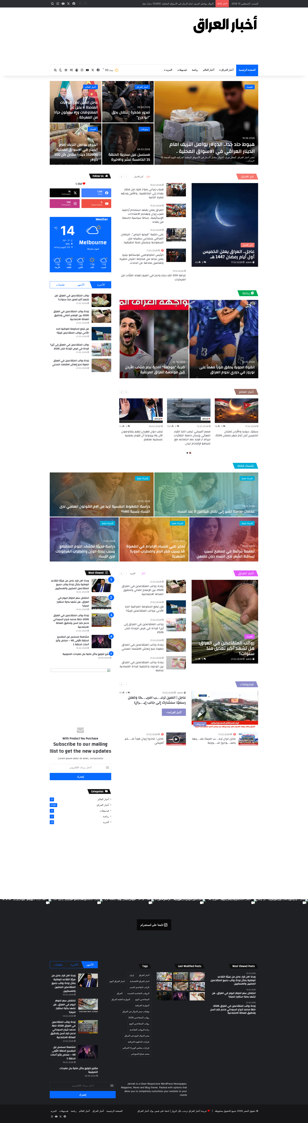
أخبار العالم (208, 70)
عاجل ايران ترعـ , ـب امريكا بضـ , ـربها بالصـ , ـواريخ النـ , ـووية (214, 740)
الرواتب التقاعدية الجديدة (138, 993)
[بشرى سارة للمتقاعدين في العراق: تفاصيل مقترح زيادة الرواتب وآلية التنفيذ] (197, 986)
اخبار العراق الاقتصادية (139, 981)
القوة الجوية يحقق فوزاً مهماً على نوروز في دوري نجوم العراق (227, 369)
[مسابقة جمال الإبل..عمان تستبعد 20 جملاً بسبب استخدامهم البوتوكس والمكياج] (197, 996)
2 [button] (187, 453)
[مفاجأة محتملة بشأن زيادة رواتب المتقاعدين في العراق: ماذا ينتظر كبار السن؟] (197, 976)
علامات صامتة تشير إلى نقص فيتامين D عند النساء (216, 511)
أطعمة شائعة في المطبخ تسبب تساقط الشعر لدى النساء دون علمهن (226, 554)
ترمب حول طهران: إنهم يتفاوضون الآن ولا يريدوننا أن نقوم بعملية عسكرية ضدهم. (142, 435)
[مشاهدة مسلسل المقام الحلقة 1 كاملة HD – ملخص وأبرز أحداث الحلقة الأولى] (164, 996)
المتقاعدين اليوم (142, 999)
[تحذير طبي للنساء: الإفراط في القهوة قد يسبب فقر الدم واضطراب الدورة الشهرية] (153, 539)
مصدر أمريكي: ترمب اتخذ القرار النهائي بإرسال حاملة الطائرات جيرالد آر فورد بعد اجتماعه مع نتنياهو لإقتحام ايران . (192, 437)
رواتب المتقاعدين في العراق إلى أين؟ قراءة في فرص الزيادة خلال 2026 (69, 346)
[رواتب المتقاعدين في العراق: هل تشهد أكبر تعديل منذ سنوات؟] (101, 300)
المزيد (169, 70)
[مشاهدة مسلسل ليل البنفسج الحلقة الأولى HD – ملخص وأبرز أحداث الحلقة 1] (101, 641)
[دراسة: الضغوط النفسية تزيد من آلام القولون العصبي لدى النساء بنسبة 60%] (102, 494)
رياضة (195, 70)
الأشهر (80, 284)
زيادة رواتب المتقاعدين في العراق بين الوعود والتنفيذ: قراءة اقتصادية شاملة (142, 666)
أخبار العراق (227, 70)
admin (249, 262)
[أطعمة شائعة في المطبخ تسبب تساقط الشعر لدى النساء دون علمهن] (223, 539)
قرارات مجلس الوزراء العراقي (135, 1047)
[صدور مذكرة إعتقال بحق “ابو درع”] (128, 102)
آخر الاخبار (247, 177)
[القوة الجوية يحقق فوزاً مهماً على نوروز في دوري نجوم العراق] (223, 339)
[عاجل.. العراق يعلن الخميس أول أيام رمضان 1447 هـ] (225, 225)
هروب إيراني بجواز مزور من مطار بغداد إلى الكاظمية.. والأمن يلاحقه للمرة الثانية (142, 193)
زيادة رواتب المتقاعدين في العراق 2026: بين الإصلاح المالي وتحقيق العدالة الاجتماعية (71, 315)
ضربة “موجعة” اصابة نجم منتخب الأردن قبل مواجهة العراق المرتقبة (155, 369)
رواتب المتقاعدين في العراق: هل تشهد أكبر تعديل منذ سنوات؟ (72, 297)
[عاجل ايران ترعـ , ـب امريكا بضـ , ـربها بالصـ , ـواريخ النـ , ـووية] (248, 739)
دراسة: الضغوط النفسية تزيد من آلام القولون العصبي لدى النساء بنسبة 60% (105, 509)
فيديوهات (182, 70)
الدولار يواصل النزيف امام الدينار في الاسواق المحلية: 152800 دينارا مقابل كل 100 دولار (76, 152)
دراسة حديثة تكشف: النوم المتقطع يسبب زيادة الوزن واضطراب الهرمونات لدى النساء (85, 551)
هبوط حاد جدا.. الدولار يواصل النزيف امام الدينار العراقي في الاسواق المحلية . (212, 148)
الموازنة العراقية (142, 1005)
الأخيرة (101, 284)
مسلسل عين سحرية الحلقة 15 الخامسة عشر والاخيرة (129, 157)
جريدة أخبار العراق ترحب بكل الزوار (189, 1110)
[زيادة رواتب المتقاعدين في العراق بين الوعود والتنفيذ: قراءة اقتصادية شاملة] (176, 662)
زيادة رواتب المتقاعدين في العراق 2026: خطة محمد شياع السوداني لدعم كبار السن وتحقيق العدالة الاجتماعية (71, 621)
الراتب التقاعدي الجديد (139, 987)
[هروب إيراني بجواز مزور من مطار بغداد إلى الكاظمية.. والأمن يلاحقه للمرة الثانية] (176, 189)
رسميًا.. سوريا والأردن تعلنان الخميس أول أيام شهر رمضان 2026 (236, 433)
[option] (154, 123)
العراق (119, 993)
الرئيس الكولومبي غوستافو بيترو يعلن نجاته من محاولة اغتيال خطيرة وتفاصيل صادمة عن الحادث (141, 259)
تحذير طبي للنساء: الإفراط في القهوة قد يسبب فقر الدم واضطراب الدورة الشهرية (155, 551)
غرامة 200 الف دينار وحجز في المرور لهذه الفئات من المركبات (153, 277)
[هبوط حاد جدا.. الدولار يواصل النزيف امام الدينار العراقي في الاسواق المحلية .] (206, 123)
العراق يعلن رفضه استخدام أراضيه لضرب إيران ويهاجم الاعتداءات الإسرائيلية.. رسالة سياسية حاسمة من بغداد (143, 216)
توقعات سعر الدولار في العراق (135, 1011)
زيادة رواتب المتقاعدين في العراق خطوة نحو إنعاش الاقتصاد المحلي (70, 362)
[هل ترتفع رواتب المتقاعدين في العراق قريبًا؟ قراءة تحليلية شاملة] (164, 976)
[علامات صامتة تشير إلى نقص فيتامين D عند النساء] (206, 494)
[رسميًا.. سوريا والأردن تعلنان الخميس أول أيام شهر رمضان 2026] (236, 410)
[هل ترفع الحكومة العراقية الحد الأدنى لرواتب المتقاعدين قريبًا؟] (101, 333)
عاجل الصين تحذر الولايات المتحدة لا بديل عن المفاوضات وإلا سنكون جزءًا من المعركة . (76, 110)
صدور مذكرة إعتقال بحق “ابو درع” (131, 115)
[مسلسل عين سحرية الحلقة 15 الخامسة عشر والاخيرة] (128, 144)
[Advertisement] (118, 36)
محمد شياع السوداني (140, 1053)
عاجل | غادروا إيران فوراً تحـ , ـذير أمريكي (144, 740)
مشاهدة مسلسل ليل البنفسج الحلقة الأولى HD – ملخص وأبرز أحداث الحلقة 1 (72, 641)
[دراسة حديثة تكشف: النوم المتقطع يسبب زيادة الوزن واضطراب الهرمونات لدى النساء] (84, 539)
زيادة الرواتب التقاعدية (139, 1029)
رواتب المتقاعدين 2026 (138, 1017)
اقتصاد (250, 86)
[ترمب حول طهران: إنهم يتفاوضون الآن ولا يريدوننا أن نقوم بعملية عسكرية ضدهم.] (141, 410)
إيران (131, 975)
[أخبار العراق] (225, 24)
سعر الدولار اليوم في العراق (137, 1035)
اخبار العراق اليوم (117, 981)
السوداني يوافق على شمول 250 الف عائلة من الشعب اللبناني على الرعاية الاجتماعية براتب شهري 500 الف (160, 3)
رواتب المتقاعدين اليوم (139, 1023)
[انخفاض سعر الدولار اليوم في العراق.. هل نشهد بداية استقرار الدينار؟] (101, 602)
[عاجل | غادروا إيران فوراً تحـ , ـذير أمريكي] (176, 739)
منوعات (144, 129)
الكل (148, 176)
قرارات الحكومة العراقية (138, 1041)
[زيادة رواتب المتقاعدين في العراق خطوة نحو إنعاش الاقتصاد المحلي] (101, 365)
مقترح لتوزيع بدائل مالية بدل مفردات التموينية (87, 654)
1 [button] (190, 453)
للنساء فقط (245, 466)
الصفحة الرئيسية (247, 70)
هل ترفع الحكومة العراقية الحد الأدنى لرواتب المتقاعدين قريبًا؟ (72, 331)
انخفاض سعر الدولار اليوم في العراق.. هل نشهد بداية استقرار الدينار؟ (73, 602)
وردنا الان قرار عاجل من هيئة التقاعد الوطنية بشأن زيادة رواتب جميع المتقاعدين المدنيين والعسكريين (70, 584)
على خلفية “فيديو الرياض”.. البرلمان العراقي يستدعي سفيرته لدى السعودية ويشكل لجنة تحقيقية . (142, 238)
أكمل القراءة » (173, 712)
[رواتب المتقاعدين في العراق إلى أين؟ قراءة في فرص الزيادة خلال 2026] (101, 349)
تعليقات (60, 284)
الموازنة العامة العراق (120, 999)
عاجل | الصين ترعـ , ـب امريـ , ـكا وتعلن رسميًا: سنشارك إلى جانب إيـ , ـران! (157, 700)
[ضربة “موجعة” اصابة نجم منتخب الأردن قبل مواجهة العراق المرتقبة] (154, 339)
